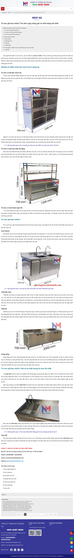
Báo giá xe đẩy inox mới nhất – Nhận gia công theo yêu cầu (16, 505)
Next (51, 514)
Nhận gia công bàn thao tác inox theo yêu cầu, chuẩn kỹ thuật (17, 506)
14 (47, 514)
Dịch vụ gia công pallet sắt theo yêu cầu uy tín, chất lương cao (17, 501)
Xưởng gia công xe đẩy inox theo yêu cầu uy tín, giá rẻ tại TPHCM (18, 503)
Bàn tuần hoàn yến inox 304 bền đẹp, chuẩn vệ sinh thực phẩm (17, 510)
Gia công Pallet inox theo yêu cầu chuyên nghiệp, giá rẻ (16, 502)
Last (55, 514)
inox (31, 55)
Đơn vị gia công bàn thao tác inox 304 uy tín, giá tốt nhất (16, 509)
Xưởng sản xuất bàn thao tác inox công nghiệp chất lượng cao (17, 507)
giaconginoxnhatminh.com (15, 461)
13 (44, 514)
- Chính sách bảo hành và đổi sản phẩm (37, 527)
